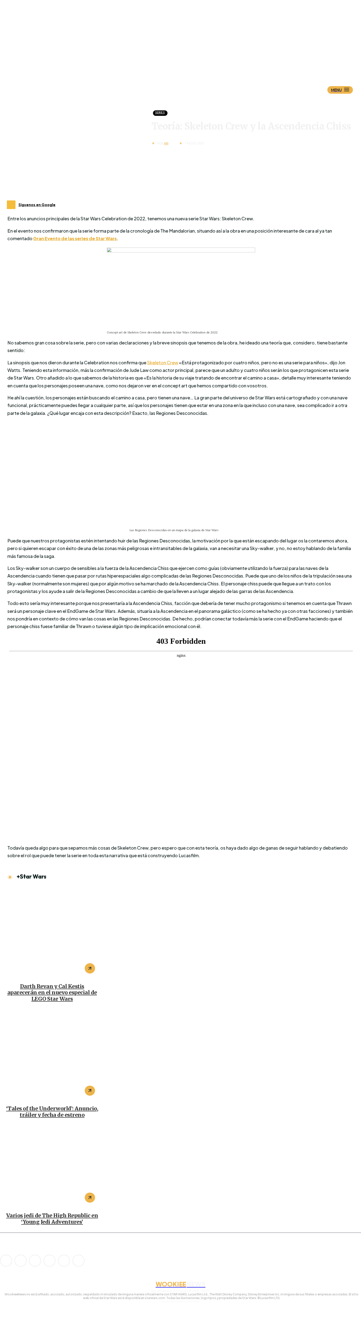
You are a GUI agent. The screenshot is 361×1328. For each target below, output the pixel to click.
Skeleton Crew (162, 362)
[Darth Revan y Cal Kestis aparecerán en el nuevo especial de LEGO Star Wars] (52, 932)
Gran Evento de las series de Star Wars (75, 238)
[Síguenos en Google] (11, 204)
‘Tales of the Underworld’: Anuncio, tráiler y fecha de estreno (52, 1111)
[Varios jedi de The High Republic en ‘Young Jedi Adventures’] (52, 1166)
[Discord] (6, 1261)
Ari (166, 143)
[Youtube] (78, 1261)
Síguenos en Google (37, 204)
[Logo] (189, 65)
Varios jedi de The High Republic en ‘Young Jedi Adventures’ (52, 1218)
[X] (64, 1261)
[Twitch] (49, 1261)
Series (160, 112)
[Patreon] (35, 1261)
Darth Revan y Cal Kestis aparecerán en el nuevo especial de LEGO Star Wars (52, 992)
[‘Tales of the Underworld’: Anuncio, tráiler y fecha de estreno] (52, 1055)
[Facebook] (20, 1261)
